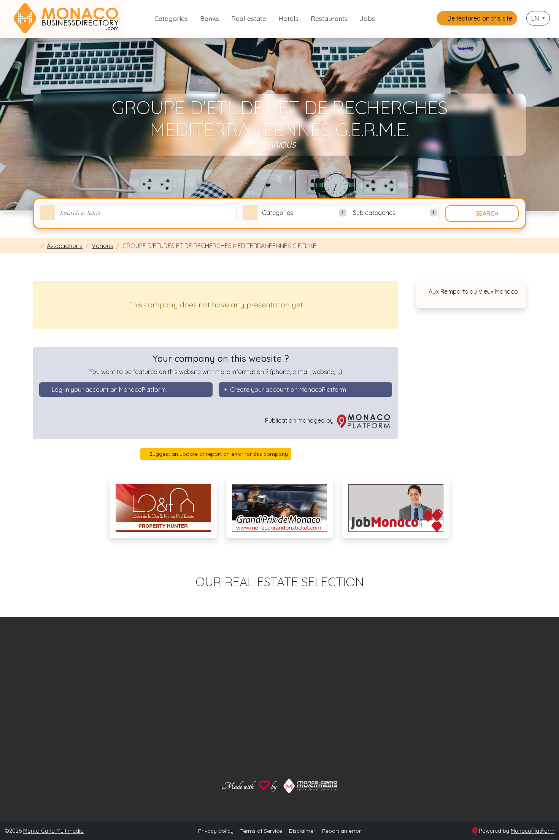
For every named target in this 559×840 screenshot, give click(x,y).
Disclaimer (302, 830)
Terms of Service (261, 830)
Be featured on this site (479, 18)
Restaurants (329, 18)
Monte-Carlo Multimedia (53, 830)
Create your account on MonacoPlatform (288, 389)
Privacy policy (215, 830)
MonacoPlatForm (532, 830)
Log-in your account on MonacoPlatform (109, 389)
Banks (209, 18)
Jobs (367, 18)
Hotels (288, 18)
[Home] (35, 246)
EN (535, 18)
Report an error (341, 830)
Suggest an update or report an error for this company (218, 453)
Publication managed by (300, 420)
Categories (171, 18)
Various (102, 246)
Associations (65, 246)
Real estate (248, 18)
